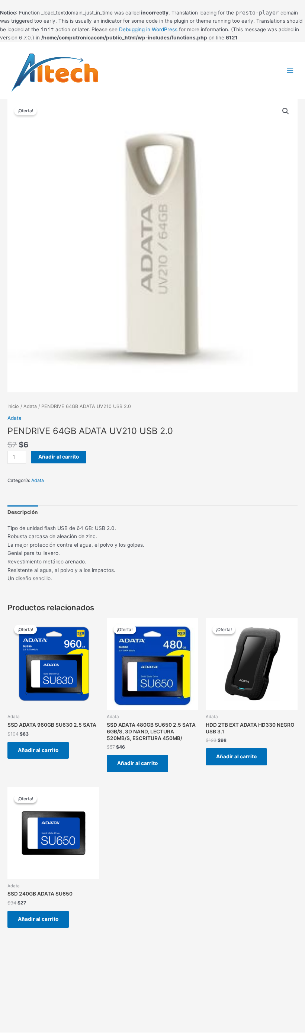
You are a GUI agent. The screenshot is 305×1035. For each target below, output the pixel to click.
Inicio (13, 406)
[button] (285, 111)
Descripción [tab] (22, 512)
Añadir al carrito (58, 457)
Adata (30, 406)
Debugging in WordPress (148, 29)
